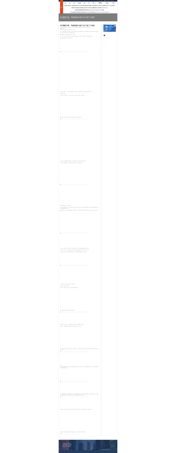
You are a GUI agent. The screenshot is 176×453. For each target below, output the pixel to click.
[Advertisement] (74, 43)
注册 (101, 0)
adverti (61, 433)
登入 (99, 0)
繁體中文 (108, 0)
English (112, 0)
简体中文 (105, 0)
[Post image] (104, 35)
